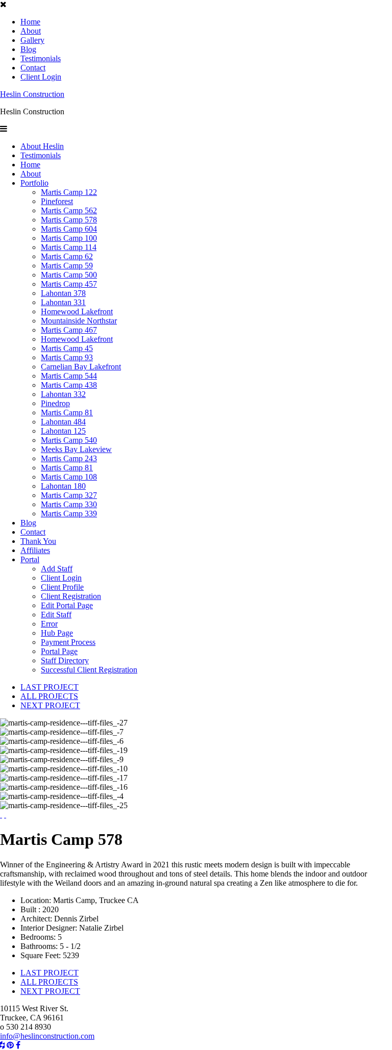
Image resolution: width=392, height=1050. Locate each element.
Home (30, 21)
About (30, 31)
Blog (28, 49)
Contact (32, 67)
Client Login (40, 76)
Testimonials (40, 58)
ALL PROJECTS (49, 696)
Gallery (32, 40)
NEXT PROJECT (50, 705)
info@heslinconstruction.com (47, 1036)
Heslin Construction (32, 94)
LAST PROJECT (49, 687)
